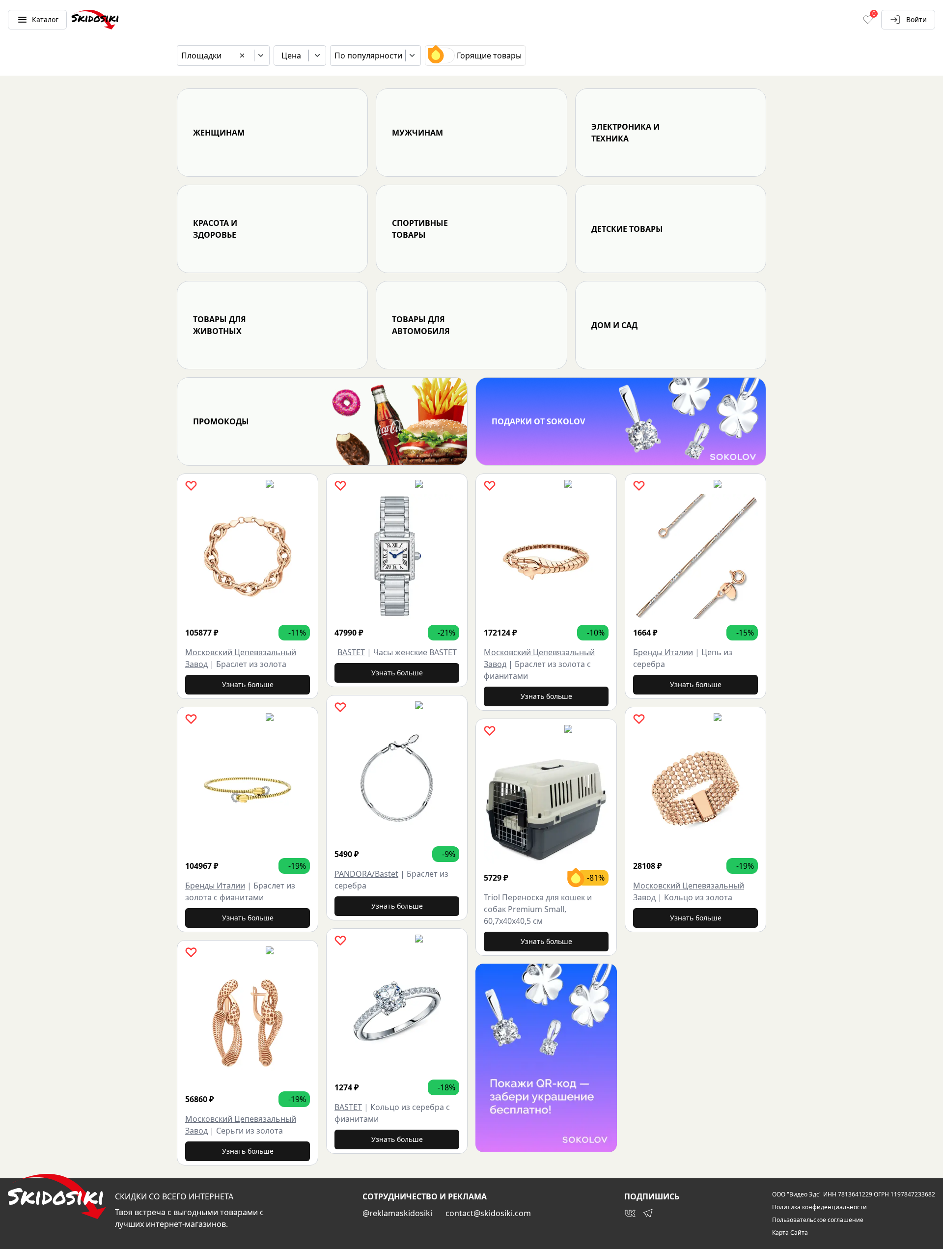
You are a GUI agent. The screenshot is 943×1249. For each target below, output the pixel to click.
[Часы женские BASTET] (396, 556)
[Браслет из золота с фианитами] (247, 789)
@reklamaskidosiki (397, 1213)
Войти (916, 19)
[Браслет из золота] (247, 556)
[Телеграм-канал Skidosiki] (648, 1213)
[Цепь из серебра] (695, 556)
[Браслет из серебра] (396, 778)
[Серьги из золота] (247, 1023)
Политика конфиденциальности (819, 1207)
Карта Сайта (790, 1233)
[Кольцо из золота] (695, 789)
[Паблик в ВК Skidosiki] (630, 1213)
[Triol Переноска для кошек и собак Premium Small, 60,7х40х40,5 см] (546, 801)
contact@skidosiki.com (488, 1213)
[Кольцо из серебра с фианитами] (396, 1011)
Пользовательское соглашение (817, 1220)
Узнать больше (248, 684)
